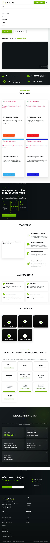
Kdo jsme (28, 500)
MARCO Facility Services (10, 156)
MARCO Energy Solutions (10, 117)
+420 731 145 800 (38, 479)
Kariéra (4, 22)
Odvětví (3, 16)
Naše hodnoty (28, 503)
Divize (3, 10)
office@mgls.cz (37, 481)
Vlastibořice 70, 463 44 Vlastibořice (8, 534)
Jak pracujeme (5, 13)
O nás (3, 6)
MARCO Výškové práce (34, 117)
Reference (4, 19)
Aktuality (27, 522)
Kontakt (4, 25)
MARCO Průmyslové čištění (35, 156)
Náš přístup (28, 505)
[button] (46, 2)
